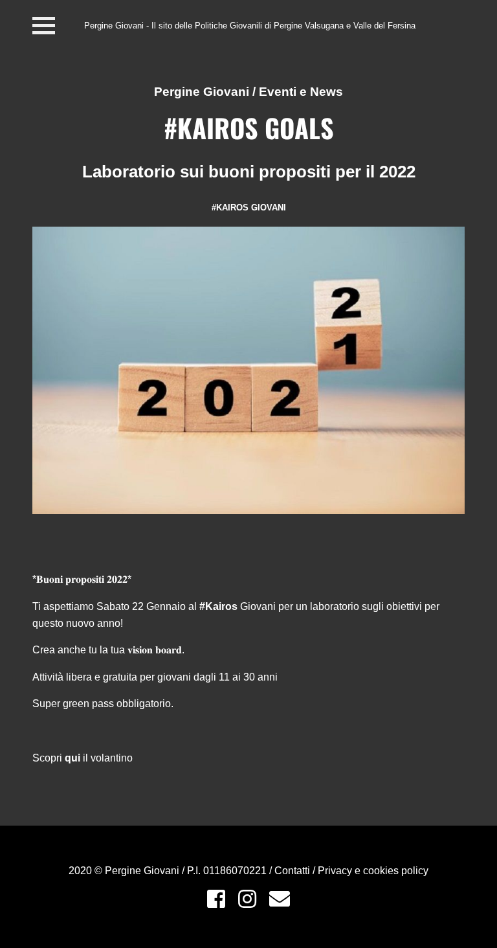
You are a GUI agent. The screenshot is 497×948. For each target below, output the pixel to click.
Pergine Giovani (201, 91)
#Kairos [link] (218, 606)
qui (72, 757)
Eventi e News (301, 91)
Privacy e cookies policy (373, 870)
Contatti (293, 870)
